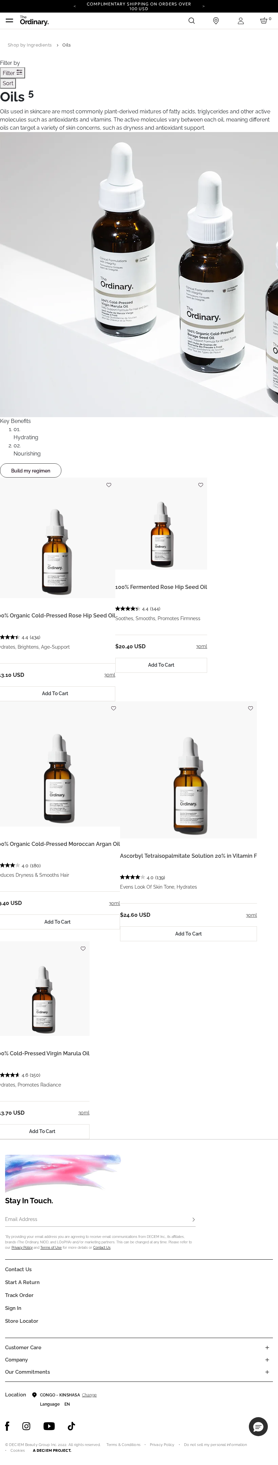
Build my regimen (30, 471)
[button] (258, 1426)
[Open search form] (191, 21)
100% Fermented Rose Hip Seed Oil (161, 587)
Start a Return (22, 1282)
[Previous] (74, 5)
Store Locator (21, 1321)
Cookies (18, 1450)
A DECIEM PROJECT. (52, 1450)
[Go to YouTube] (49, 1426)
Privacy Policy (22, 1247)
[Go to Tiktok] (71, 1426)
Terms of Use (51, 1247)
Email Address (21, 1219)
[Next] (203, 5)
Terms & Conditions (123, 1445)
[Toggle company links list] (267, 1360)
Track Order (19, 1295)
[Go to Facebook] (7, 1426)
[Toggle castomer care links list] (267, 1347)
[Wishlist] (108, 482)
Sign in (13, 1308)
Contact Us (102, 1247)
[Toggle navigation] (9, 21)
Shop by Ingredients (30, 45)
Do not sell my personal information (215, 1445)
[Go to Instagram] (26, 1426)
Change (89, 1395)
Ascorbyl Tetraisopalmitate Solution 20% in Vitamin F (188, 856)
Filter (9, 73)
